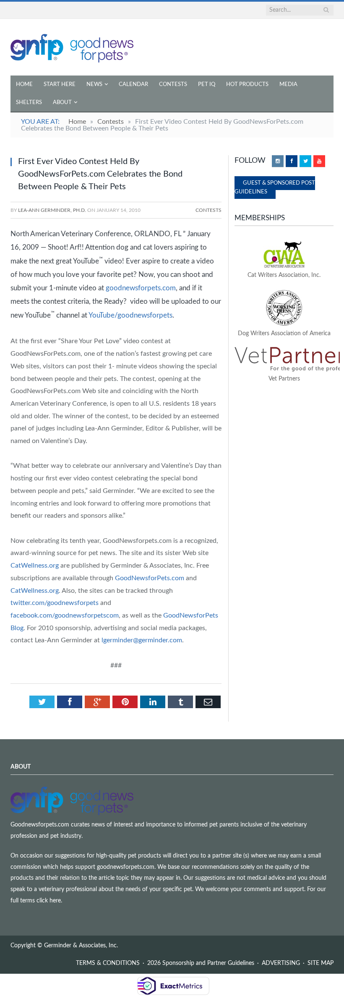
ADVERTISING (281, 963)
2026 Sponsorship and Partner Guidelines (200, 963)
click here (48, 901)
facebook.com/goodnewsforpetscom (64, 615)
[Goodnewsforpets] (71, 47)
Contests (173, 84)
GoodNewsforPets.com (149, 578)
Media (288, 84)
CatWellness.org (34, 565)
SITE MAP (321, 963)
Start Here (60, 84)
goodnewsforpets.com (141, 288)
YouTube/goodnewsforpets (130, 314)
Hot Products (247, 84)
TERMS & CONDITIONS (108, 963)
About (62, 102)
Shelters (29, 102)
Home (24, 84)
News (94, 84)
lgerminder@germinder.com (142, 640)
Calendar (133, 84)
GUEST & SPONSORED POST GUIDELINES (275, 187)
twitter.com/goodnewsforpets (54, 603)
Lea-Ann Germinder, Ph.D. (52, 210)
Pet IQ (206, 84)
